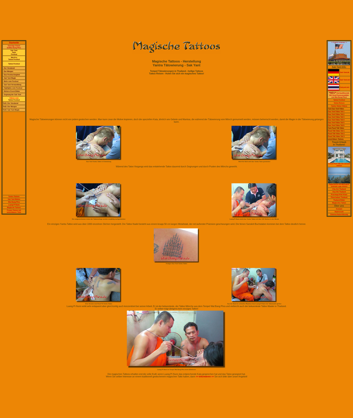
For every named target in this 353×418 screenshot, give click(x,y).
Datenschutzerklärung (339, 214)
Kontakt (339, 209)
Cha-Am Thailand (339, 189)
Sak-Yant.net (345, 80)
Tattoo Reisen (339, 103)
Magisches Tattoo (339, 203)
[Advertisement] (84, 20)
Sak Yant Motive (14, 199)
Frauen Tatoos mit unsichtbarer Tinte (14, 211)
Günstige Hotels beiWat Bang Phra (14, 47)
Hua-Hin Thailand (339, 192)
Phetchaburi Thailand (339, 197)
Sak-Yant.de (344, 72)
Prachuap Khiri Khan (339, 195)
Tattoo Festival (339, 100)
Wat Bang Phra (14, 202)
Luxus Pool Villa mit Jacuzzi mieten (339, 165)
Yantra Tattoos (14, 196)
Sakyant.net (344, 87)
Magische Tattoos (14, 208)
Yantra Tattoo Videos (339, 106)
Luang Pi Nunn (14, 205)
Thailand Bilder (339, 200)
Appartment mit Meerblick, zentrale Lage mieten (339, 185)
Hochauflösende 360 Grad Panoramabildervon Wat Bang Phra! (339, 95)
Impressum (339, 212)
